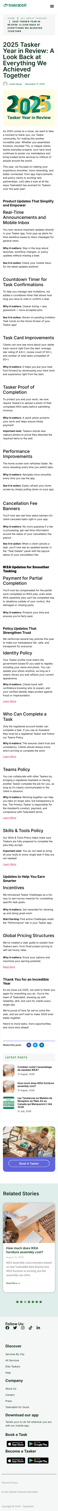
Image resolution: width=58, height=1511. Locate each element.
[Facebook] (9, 1330)
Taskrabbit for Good (17, 1407)
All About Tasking (34, 18)
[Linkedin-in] (40, 1330)
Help (8, 1372)
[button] (52, 6)
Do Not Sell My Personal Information (20, 1492)
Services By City (14, 1354)
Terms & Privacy (10, 1482)
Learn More (9, 701)
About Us (10, 1388)
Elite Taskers (12, 1366)
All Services (12, 1360)
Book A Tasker (29, 1163)
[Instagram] (25, 1330)
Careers (10, 1394)
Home (11, 18)
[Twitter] (17, 1330)
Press (8, 1400)
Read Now (9, 966)
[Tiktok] (32, 1330)
